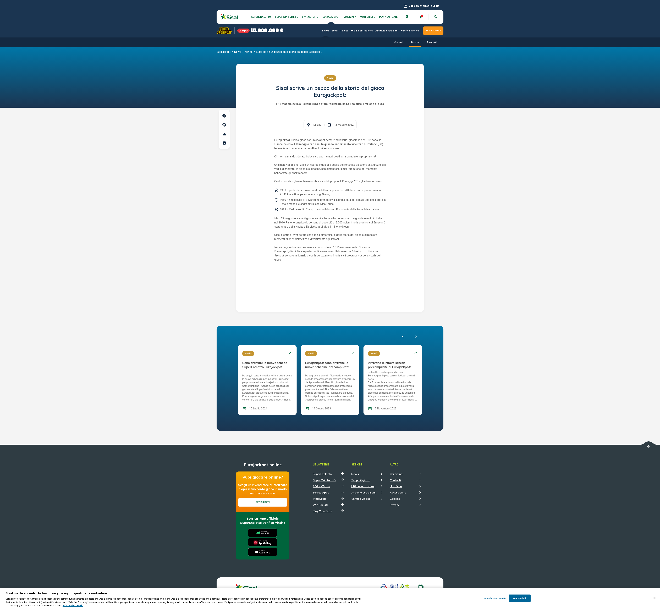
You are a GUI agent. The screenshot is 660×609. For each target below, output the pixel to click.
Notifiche (396, 486)
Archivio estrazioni (386, 30)
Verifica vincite (410, 30)
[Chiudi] (654, 598)
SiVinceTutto (310, 16)
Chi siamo (396, 474)
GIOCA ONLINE (433, 30)
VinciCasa (350, 16)
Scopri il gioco (340, 30)
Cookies (395, 498)
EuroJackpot (331, 16)
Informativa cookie (73, 605)
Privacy (394, 505)
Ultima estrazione (362, 30)
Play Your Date (388, 16)
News (325, 30)
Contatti (395, 480)
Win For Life (367, 16)
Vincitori (398, 42)
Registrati (263, 502)
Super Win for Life (286, 16)
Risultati (432, 42)
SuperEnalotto (261, 16)
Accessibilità (398, 492)
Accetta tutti (520, 598)
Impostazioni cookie (495, 598)
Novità (415, 42)
